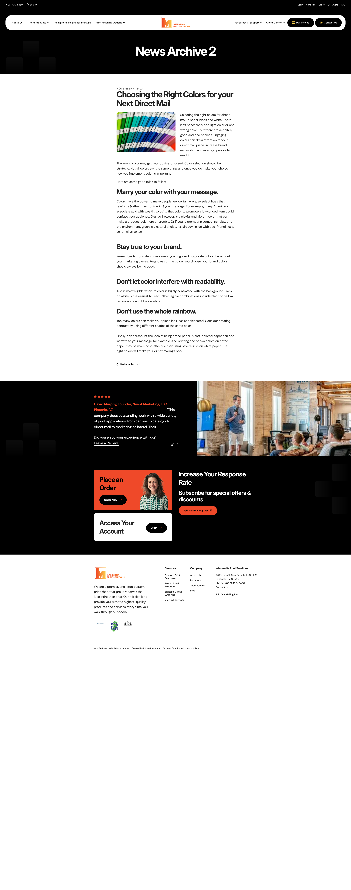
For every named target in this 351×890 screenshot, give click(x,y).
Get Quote (333, 4)
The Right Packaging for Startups (72, 22)
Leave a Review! (106, 443)
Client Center (274, 22)
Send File (310, 4)
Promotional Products (172, 585)
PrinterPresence (151, 648)
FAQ (343, 4)
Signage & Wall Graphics (173, 593)
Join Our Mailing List (195, 510)
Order (322, 4)
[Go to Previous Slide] (172, 444)
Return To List (129, 364)
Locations (196, 580)
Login (300, 4)
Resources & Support (247, 22)
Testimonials (197, 585)
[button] (31, 5)
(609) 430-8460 (14, 4)
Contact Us (330, 22)
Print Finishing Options (109, 22)
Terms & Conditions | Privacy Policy (181, 648)
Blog (192, 590)
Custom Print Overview (172, 577)
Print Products (38, 22)
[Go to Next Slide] (177, 445)
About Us (17, 22)
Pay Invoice (302, 22)
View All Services (174, 600)
